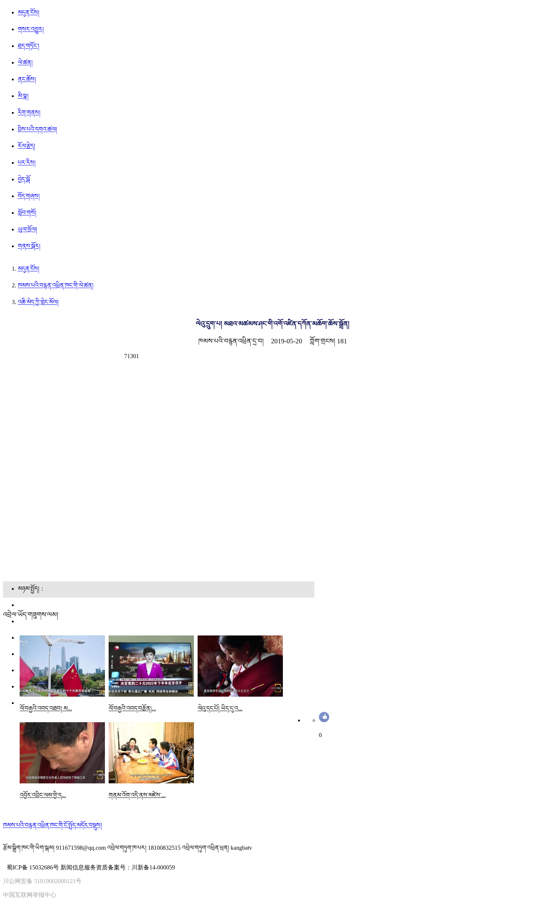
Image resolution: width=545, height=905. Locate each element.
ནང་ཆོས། (27, 79)
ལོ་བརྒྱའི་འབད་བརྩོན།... (132, 708)
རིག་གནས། (29, 112)
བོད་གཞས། (29, 196)
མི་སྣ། (23, 96)
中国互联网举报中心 (29, 895)
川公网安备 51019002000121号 (42, 881)
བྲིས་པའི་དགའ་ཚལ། (37, 129)
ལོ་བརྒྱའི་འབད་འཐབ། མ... (46, 708)
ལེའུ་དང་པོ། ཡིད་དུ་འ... (220, 708)
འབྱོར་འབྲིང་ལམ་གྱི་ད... (43, 795)
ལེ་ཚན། (25, 62)
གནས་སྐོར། (29, 246)
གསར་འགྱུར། (31, 29)
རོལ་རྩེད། (26, 146)
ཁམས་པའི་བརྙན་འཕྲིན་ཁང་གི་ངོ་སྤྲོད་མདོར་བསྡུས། (52, 825)
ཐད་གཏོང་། (28, 46)
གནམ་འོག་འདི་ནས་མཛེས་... (137, 795)
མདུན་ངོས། (28, 12)
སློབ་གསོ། (27, 212)
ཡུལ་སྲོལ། (27, 229)
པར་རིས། (27, 162)
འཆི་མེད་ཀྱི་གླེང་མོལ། (38, 302)
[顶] (324, 720)
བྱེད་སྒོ (24, 179)
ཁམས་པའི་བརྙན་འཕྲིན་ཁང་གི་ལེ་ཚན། (55, 285)
